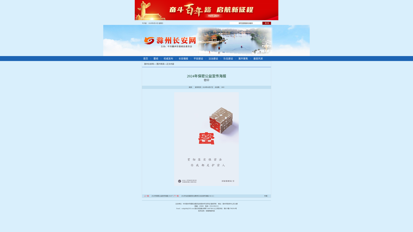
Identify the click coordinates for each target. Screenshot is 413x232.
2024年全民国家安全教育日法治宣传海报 (194, 196)
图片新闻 (160, 64)
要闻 (155, 58)
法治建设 (213, 58)
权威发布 (168, 58)
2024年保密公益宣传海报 (160, 196)
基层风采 (258, 58)
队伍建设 (228, 58)
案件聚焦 (243, 58)
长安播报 (183, 58)
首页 (145, 58)
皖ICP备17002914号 (230, 208)
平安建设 (198, 58)
